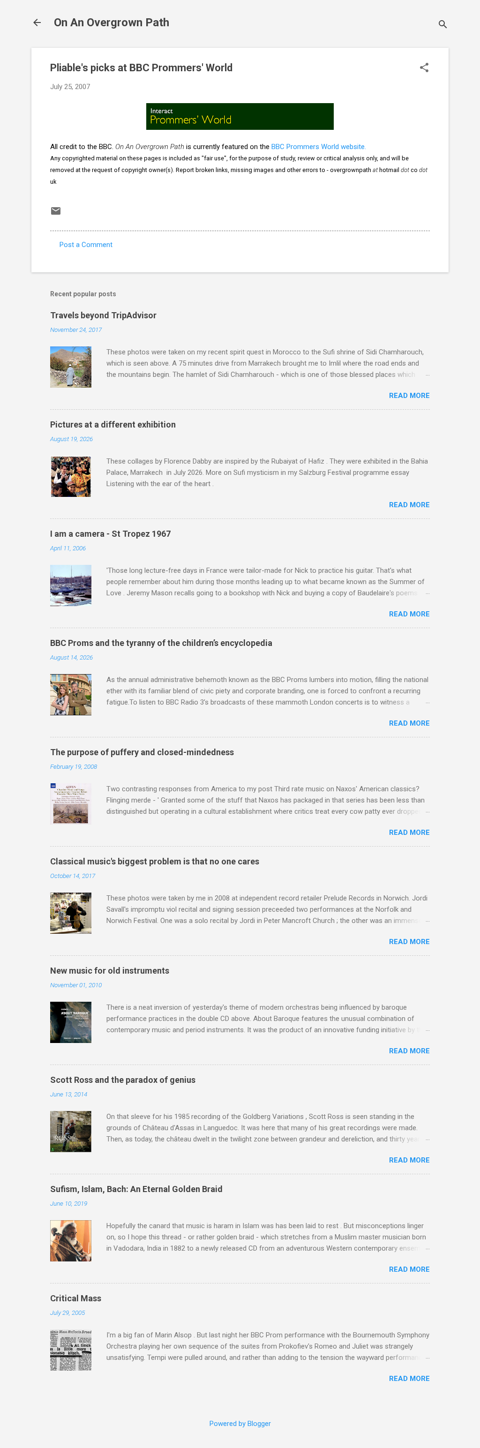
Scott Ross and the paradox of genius (122, 1080)
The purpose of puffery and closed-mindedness (142, 752)
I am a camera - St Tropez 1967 (110, 534)
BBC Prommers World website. (318, 147)
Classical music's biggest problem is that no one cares (154, 861)
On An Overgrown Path (111, 22)
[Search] (443, 25)
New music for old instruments (109, 970)
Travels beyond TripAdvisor (103, 315)
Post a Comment (86, 244)
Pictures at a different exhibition (113, 424)
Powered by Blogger (240, 1423)
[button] (424, 68)
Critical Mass (75, 1298)
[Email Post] (55, 214)
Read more (409, 395)
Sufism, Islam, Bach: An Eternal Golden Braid (136, 1189)
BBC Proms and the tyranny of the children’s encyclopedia (161, 643)
